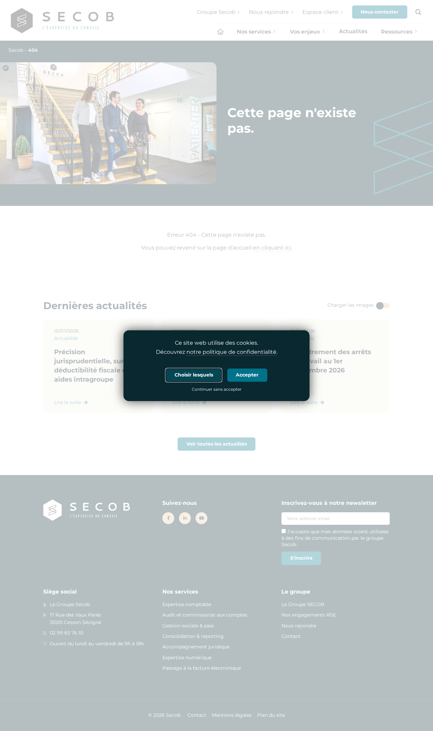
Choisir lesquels (194, 375)
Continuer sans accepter (217, 390)
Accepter (247, 375)
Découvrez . (216, 352)
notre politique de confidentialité (231, 352)
